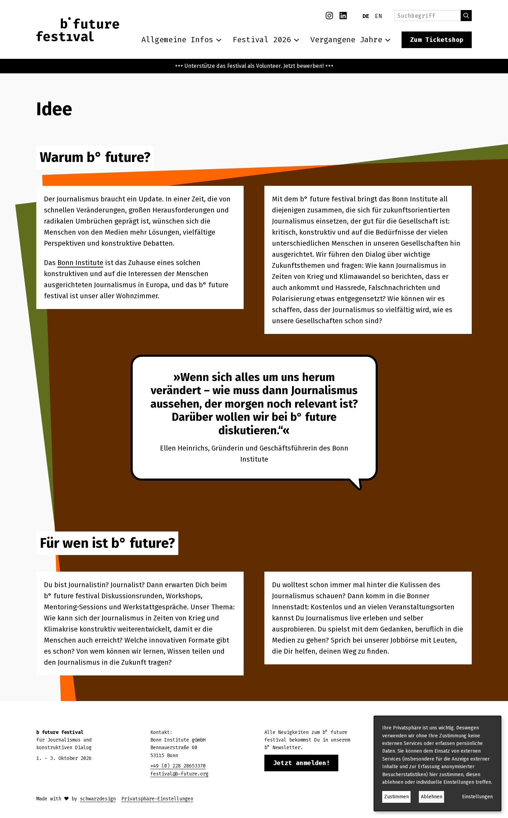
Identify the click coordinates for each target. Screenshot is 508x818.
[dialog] (437, 763)
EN (378, 16)
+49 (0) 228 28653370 (178, 766)
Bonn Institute (80, 262)
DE (366, 16)
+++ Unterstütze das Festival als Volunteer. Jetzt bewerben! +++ (254, 66)
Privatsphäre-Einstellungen (157, 799)
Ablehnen (431, 797)
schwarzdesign (98, 799)
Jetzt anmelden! (301, 763)
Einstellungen (477, 797)
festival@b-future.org (179, 774)
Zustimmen (396, 797)
